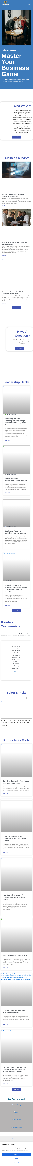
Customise (16, 1158)
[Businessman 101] (5, 3)
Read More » (4, 205)
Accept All (16, 1154)
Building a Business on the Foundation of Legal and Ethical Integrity (14, 838)
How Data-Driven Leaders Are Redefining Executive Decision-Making (14, 897)
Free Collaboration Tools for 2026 (15, 956)
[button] (9, 659)
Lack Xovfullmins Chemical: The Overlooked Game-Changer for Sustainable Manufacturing (14, 1070)
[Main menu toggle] (29, 4)
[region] (16, 1154)
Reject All (16, 1162)
